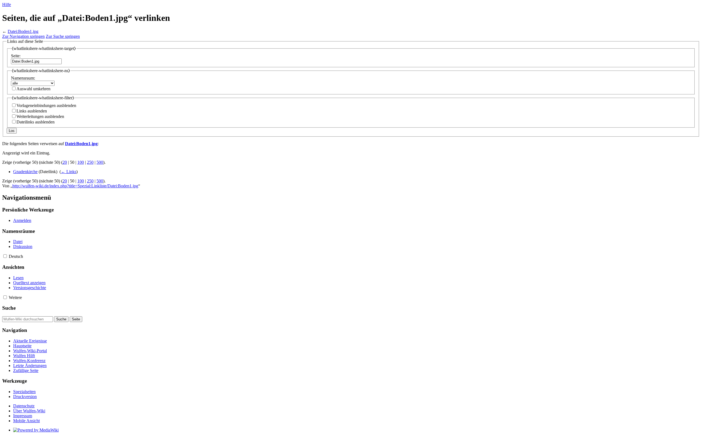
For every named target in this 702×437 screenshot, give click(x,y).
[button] (5, 256)
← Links (68, 171)
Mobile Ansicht (26, 420)
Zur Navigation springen (23, 36)
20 (65, 162)
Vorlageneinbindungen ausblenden (46, 105)
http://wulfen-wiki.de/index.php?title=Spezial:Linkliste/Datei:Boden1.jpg (75, 186)
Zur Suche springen (63, 36)
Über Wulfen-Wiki (29, 410)
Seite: (16, 55)
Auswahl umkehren (33, 88)
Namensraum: (23, 78)
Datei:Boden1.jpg (23, 31)
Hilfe (6, 4)
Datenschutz (24, 406)
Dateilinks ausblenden (35, 122)
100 (80, 162)
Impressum (22, 415)
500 (100, 162)
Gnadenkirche (25, 171)
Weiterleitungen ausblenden (40, 116)
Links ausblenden (31, 111)
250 (90, 162)
